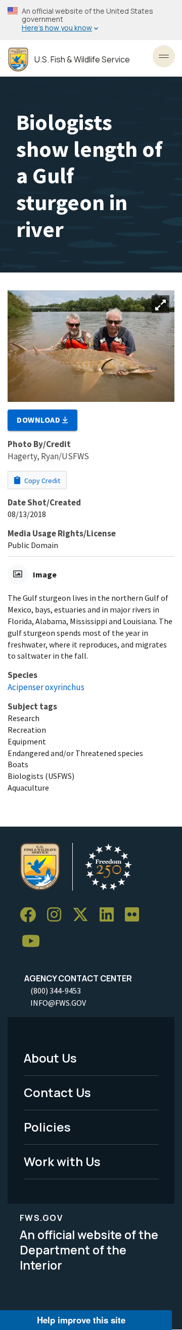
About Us (50, 1057)
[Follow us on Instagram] (57, 915)
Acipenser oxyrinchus (46, 687)
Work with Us (62, 1161)
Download (39, 420)
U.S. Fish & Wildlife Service (82, 59)
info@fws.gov (58, 1003)
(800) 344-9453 (55, 990)
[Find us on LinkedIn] (110, 915)
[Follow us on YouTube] (34, 941)
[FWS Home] (18, 60)
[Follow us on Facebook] (31, 915)
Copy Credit (41, 480)
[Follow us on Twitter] (84, 915)
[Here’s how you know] (91, 20)
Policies (47, 1126)
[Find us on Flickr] (135, 915)
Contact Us (57, 1092)
